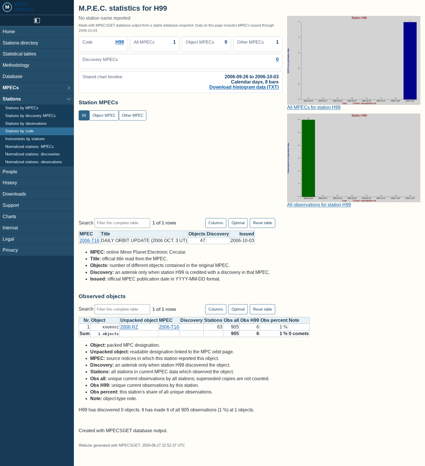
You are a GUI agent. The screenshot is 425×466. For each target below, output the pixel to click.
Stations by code (19, 131)
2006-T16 (89, 240)
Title (105, 233)
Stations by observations (26, 124)
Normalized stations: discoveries (32, 155)
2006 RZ (129, 326)
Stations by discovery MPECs (30, 116)
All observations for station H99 (319, 204)
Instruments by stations (25, 139)
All (84, 115)
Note (294, 320)
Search (87, 222)
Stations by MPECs (21, 108)
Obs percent (273, 320)
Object (98, 320)
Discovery (218, 233)
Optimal (238, 223)
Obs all (231, 320)
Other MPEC (132, 115)
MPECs (11, 87)
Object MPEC (104, 115)
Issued (246, 233)
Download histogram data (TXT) (244, 87)
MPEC (86, 233)
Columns (215, 223)
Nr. (87, 320)
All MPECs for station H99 (314, 107)
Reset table (262, 223)
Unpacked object (139, 320)
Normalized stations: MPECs (29, 147)
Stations (12, 98)
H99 (119, 42)
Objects (197, 233)
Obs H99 (249, 320)
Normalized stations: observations (33, 162)
